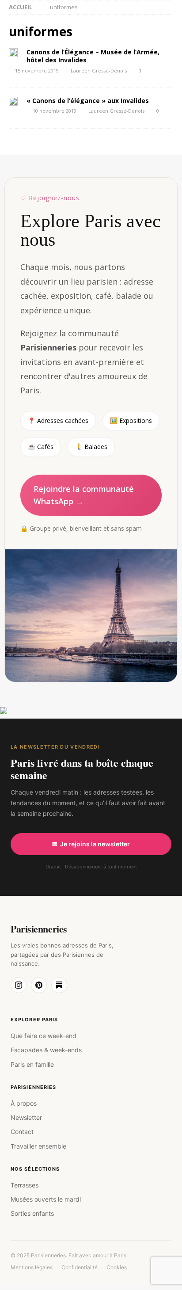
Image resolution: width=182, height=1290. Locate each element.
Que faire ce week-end (43, 1035)
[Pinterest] (39, 985)
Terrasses (24, 1185)
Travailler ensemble (38, 1146)
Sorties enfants (32, 1213)
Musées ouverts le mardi (46, 1199)
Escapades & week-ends (46, 1050)
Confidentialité (79, 1267)
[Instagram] (19, 985)
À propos (24, 1103)
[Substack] (59, 985)
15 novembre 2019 (37, 70)
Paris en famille (32, 1064)
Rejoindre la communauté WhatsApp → (84, 495)
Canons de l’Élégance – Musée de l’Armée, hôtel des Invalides (93, 56)
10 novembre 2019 (54, 110)
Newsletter (26, 1117)
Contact (22, 1131)
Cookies (116, 1267)
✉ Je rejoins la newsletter (91, 844)
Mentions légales (32, 1267)
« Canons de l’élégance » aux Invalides (88, 100)
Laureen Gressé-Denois (99, 70)
